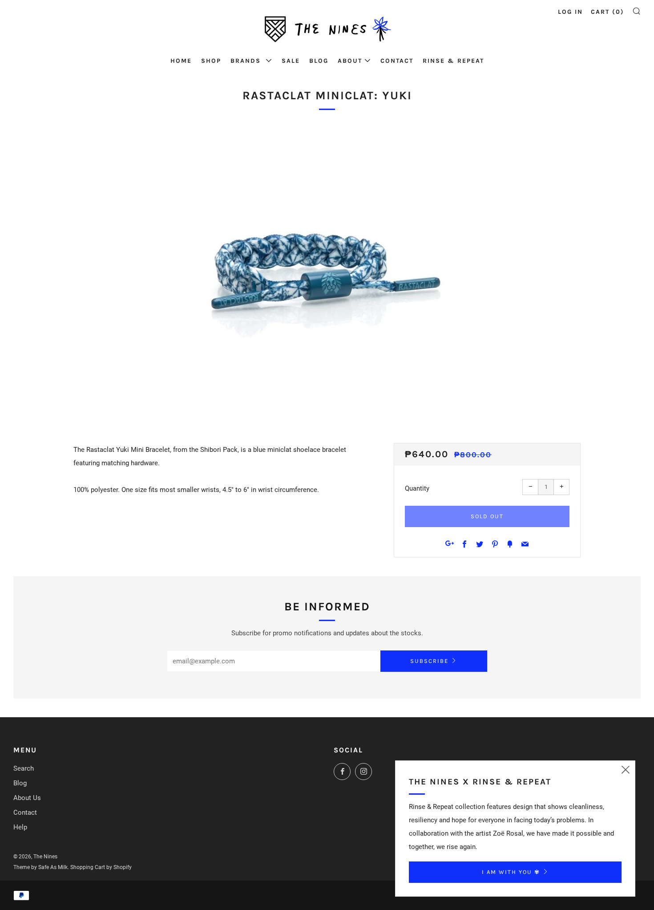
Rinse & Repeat (453, 61)
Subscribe (429, 661)
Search (23, 768)
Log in (570, 12)
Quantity (417, 488)
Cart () (607, 12)
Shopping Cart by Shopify (101, 867)
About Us (27, 798)
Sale (291, 61)
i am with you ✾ (511, 872)
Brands (246, 61)
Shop (211, 61)
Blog (318, 61)
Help (20, 827)
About (350, 61)
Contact (396, 61)
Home (181, 61)
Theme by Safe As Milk (40, 867)
